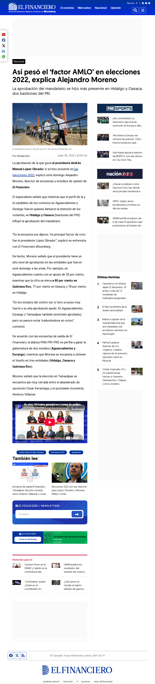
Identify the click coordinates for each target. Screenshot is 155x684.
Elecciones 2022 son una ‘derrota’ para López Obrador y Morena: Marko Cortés (69, 490)
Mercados (84, 8)
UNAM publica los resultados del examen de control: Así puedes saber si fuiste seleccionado (74, 572)
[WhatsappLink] (49, 537)
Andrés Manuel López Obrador (31, 452)
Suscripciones (83, 682)
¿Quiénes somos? (51, 682)
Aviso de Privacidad (103, 682)
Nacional (101, 8)
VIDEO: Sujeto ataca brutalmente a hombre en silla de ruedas (126, 205)
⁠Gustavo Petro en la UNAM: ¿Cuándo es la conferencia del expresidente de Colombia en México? (36, 572)
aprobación (76, 452)
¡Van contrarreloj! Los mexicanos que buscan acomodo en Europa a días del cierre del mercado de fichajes (128, 125)
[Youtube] (146, 3)
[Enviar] (77, 514)
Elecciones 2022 (57, 452)
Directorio (68, 682)
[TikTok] (149, 3)
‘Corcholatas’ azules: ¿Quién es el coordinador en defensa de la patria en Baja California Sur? (36, 589)
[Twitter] (140, 3)
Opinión (116, 8)
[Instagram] (143, 3)
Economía (67, 8)
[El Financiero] (32, 8)
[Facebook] (137, 3)
